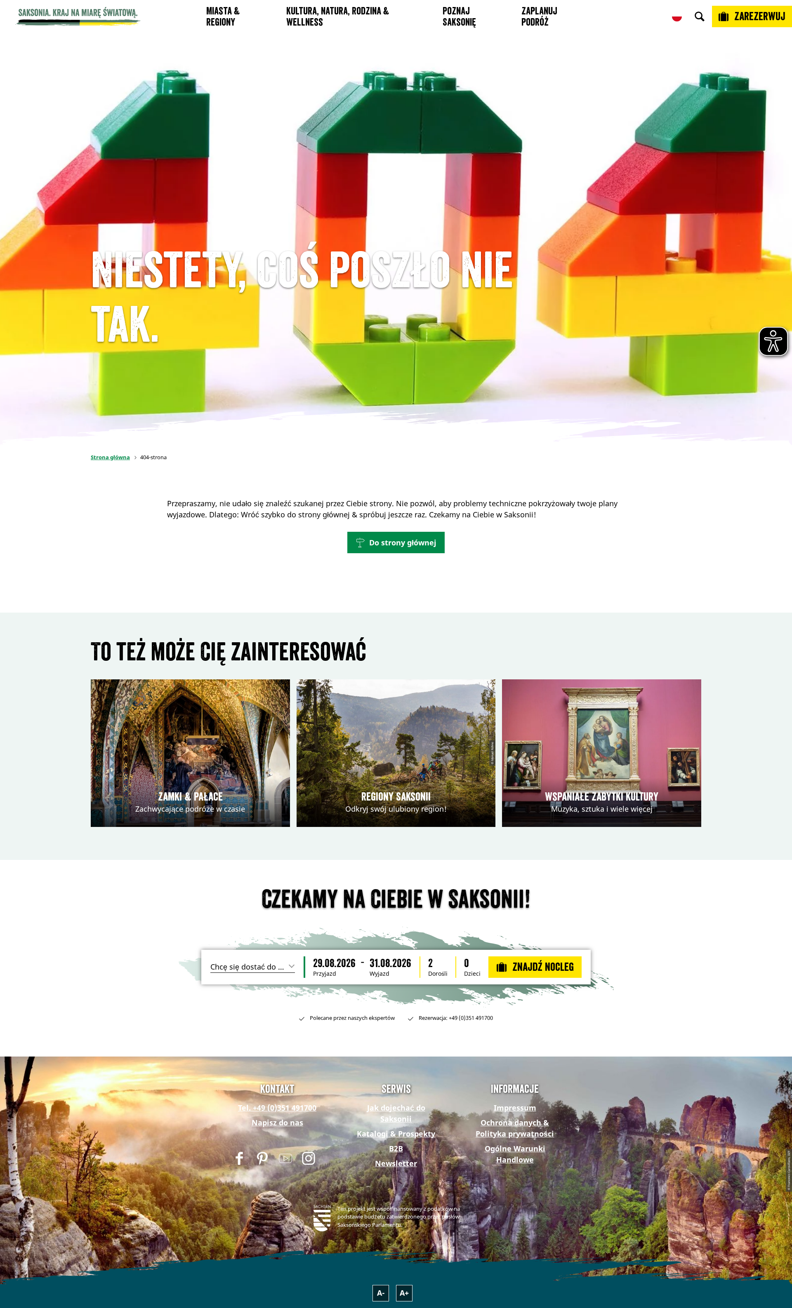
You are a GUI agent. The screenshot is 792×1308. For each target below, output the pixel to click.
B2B (396, 1148)
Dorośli (438, 974)
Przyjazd (324, 974)
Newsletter (396, 1163)
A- (381, 1293)
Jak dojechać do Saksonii (396, 1113)
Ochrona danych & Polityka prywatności (515, 1128)
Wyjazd (379, 974)
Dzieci (472, 974)
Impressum (515, 1108)
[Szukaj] (700, 16)
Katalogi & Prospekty (396, 1134)
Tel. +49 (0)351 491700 (277, 1108)
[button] (395, 542)
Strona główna (110, 457)
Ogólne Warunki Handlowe (515, 1154)
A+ (404, 1293)
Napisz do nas (277, 1122)
